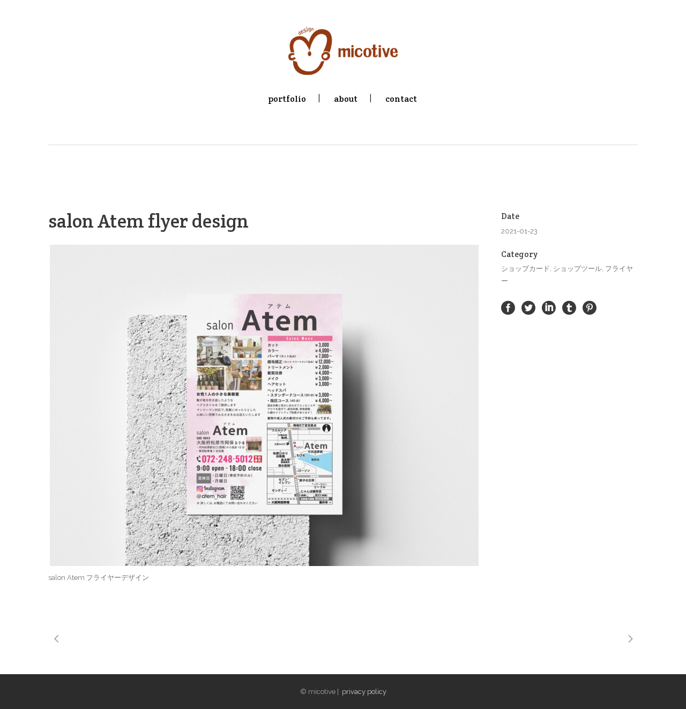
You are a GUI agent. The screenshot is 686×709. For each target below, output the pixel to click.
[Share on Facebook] (508, 308)
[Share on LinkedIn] (549, 308)
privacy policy (364, 692)
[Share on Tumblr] (569, 308)
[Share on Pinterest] (589, 308)
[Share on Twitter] (528, 308)
